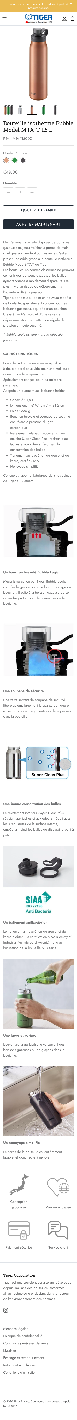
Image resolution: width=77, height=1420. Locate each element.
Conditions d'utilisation (20, 1372)
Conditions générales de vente (25, 1343)
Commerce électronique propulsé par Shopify (37, 1403)
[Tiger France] (38, 18)
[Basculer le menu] (4, 18)
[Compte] (63, 18)
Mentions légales (15, 1328)
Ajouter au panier (38, 210)
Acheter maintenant (38, 224)
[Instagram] (5, 1310)
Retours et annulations (19, 1365)
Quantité (10, 183)
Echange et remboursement (23, 1357)
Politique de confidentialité (22, 1335)
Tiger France (21, 1401)
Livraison (9, 1350)
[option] (38, 64)
